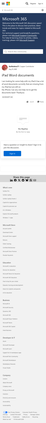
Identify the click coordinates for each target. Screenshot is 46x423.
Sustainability (7, 405)
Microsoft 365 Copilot (9, 326)
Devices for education (9, 270)
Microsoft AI (6, 304)
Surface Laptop (7, 195)
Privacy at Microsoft (8, 390)
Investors (5, 394)
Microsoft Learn (7, 349)
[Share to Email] (34, 180)
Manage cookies (35, 414)
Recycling (35, 417)
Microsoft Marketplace (9, 360)
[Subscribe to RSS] (31, 180)
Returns (5, 240)
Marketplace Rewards (9, 364)
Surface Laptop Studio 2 (9, 198)
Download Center (8, 232)
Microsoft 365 (8, 10)
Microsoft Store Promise (10, 251)
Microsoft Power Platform (10, 319)
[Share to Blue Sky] (27, 180)
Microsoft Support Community (24, 35)
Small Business (7, 330)
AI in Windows (7, 210)
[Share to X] (19, 180)
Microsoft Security (8, 307)
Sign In (40, 3)
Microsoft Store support (9, 236)
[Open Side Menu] (3, 3)
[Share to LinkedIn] (11, 180)
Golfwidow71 (14, 66)
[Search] (27, 3)
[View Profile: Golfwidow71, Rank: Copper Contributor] (5, 68)
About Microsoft (7, 382)
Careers (5, 379)
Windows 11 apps (8, 218)
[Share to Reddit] (23, 180)
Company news (7, 386)
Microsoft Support (27, 40)
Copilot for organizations (10, 202)
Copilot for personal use (10, 206)
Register (33, 3)
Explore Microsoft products (10, 214)
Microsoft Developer (9, 345)
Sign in (12, 153)
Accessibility (6, 401)
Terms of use (6, 417)
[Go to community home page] (8, 3)
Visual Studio (6, 368)
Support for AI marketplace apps (12, 352)
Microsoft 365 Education (10, 277)
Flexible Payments (8, 255)
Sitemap (5, 414)
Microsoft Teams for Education (11, 274)
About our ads (7, 419)
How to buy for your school (10, 281)
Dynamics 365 (7, 311)
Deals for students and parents (12, 289)
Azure (4, 341)
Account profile (7, 228)
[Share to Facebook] (15, 180)
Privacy (25, 414)
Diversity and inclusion (9, 398)
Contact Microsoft (15, 414)
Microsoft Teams (7, 323)
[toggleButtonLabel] (42, 10)
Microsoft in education (9, 266)
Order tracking (7, 244)
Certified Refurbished (9, 247)
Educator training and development (13, 285)
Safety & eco (26, 417)
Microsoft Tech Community (10, 356)
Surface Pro (6, 191)
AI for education (7, 293)
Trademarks (16, 417)
